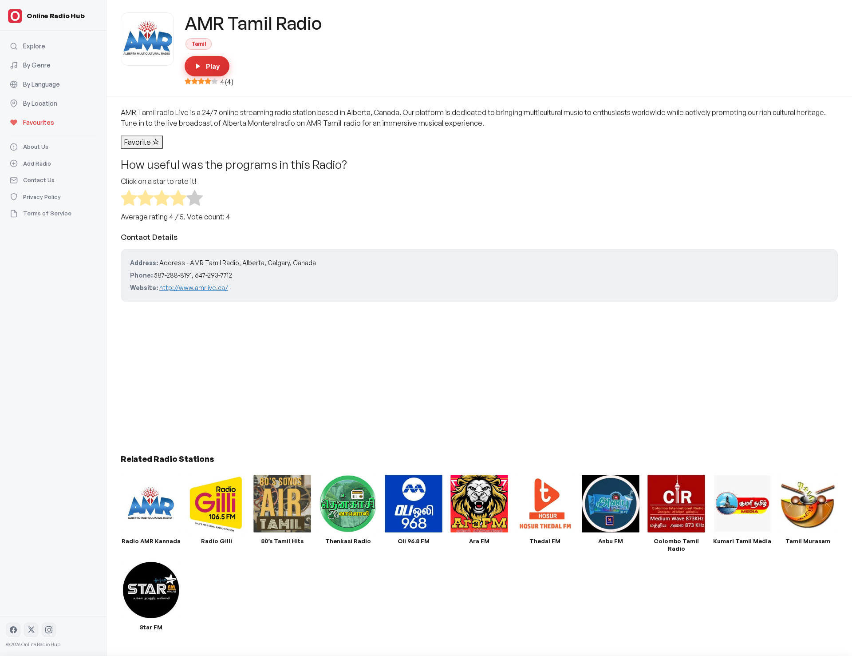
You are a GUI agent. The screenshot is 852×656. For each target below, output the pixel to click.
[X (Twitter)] (31, 630)
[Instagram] (49, 630)
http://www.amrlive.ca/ (193, 287)
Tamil (198, 43)
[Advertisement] (387, 374)
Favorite (138, 142)
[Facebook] (13, 630)
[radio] (129, 199)
